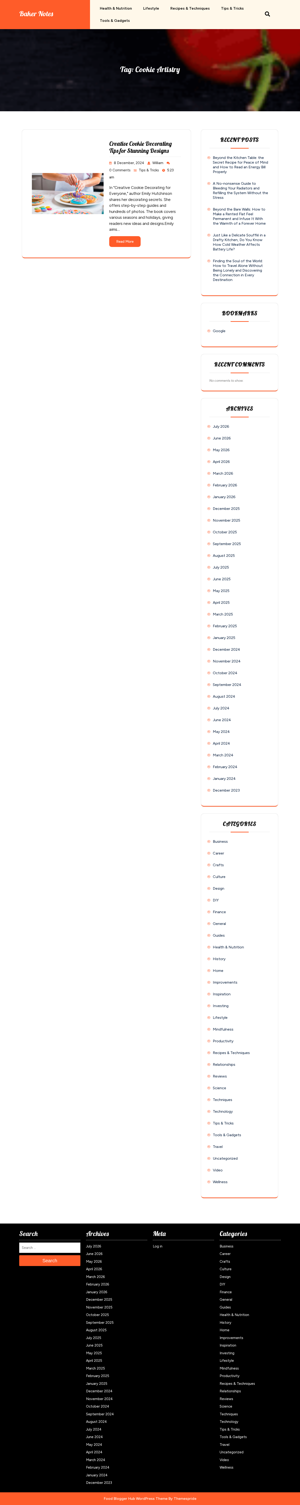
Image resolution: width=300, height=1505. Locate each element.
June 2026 (222, 438)
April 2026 (221, 461)
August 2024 (224, 696)
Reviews (220, 1076)
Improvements (225, 982)
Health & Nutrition (116, 8)
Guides (219, 935)
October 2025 (225, 532)
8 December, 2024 (129, 163)
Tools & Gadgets (115, 20)
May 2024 (221, 731)
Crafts (218, 865)
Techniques (222, 1099)
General (219, 923)
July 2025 (221, 567)
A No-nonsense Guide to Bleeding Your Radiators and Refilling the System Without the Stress (240, 190)
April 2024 (221, 743)
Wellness (220, 1182)
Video (218, 1170)
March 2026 (223, 473)
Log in (157, 1246)
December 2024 (226, 649)
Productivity (223, 1041)
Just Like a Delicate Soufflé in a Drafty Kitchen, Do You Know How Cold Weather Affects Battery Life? (239, 242)
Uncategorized (225, 1158)
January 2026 (224, 497)
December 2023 (226, 790)
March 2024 (223, 755)
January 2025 (224, 637)
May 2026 (221, 450)
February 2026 (225, 485)
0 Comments (120, 170)
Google (219, 331)
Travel (218, 1146)
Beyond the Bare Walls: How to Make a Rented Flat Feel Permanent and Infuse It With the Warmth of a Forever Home (239, 216)
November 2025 (226, 520)
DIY (216, 900)
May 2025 (221, 591)
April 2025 (221, 602)
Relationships (224, 1064)
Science (219, 1088)
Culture (219, 876)
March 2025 (223, 614)
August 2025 (224, 555)
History (219, 959)
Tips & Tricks (232, 8)
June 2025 (222, 579)
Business (220, 841)
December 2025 (226, 508)
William (157, 163)
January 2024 (224, 778)
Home (218, 970)
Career (218, 853)
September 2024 (227, 684)
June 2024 (222, 720)
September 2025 (227, 544)
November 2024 (227, 661)
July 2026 (221, 426)
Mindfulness (223, 1029)
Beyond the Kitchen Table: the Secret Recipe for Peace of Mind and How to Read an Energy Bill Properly (240, 164)
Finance (219, 912)
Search (49, 1260)
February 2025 (225, 626)
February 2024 (225, 767)
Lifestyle (151, 8)
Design (218, 888)
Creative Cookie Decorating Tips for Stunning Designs (140, 147)
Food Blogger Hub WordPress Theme (136, 1498)
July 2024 (221, 708)
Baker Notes (36, 13)
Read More (125, 241)
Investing (221, 1006)
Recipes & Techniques (190, 8)
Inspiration (222, 994)
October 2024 (225, 673)
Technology (223, 1111)
